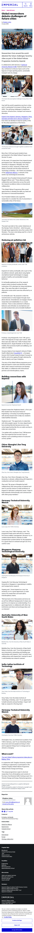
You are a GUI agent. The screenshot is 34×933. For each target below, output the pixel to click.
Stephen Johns (7, 22)
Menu (30, 5)
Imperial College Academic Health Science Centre (14, 887)
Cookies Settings (17, 920)
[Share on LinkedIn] (4, 811)
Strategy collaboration (7, 839)
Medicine (4, 865)
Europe (3, 837)
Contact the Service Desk (8, 852)
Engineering (5, 863)
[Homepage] (12, 4)
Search (25, 5)
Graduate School (6, 829)
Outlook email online (7, 856)
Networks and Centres (7, 877)
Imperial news (11, 10)
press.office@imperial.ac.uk (13, 802)
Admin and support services (9, 875)
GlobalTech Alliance (11, 172)
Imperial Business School (8, 868)
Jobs (3, 853)
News (3, 10)
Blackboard (4, 850)
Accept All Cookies (17, 930)
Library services (6, 855)
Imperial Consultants (7, 892)
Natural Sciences (6, 866)
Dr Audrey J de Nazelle (7, 817)
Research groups (6, 878)
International (5, 834)
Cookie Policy (8, 917)
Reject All (17, 925)
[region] (17, 918)
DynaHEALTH (18, 353)
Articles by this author (8, 804)
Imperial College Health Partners (10, 888)
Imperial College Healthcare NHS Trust (11, 890)
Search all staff (5, 880)
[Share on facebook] (2, 811)
